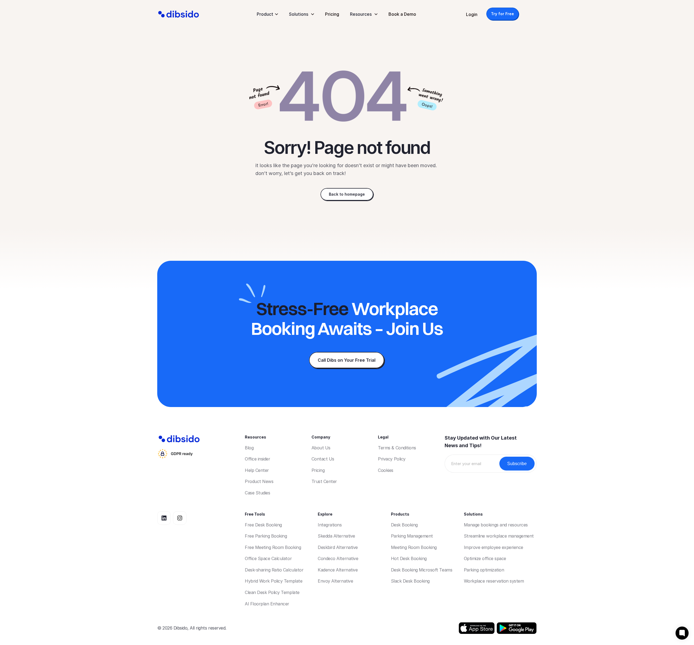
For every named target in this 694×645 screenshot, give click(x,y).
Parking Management (412, 536)
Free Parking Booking (266, 536)
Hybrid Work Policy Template (273, 581)
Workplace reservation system (494, 581)
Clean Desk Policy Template (272, 592)
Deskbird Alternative (338, 547)
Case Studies (257, 492)
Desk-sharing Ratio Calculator (274, 570)
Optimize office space (485, 558)
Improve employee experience (493, 547)
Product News (259, 481)
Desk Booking (404, 525)
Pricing (332, 14)
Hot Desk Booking (409, 558)
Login (471, 14)
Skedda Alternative (336, 536)
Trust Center (324, 481)
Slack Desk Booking (410, 581)
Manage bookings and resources (496, 525)
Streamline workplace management (499, 536)
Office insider (257, 459)
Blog (249, 447)
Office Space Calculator (268, 558)
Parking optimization (484, 570)
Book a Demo (402, 14)
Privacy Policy (391, 459)
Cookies (385, 470)
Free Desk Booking (263, 525)
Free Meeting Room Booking (273, 547)
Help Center (257, 470)
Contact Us (322, 459)
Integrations (330, 525)
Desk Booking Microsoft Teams (421, 570)
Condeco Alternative (338, 558)
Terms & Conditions (397, 447)
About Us (320, 447)
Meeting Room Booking (414, 547)
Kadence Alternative (338, 570)
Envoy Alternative (335, 581)
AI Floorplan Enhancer (267, 603)
